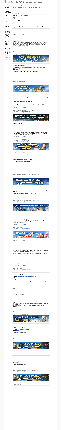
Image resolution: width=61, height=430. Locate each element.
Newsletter (6, 27)
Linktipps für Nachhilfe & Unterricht (6, 44)
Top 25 (27, 2)
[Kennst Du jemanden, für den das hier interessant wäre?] (25, 123)
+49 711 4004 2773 (7, 59)
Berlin (16, 277)
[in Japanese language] (5, 54)
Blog (5, 25)
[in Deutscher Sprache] (9, 52)
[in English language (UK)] (5, 52)
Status (5, 61)
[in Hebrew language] (9, 54)
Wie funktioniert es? (8, 16)
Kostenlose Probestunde (7, 14)
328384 (16, 34)
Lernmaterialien (7, 42)
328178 (16, 294)
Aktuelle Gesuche (7, 10)
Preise (6, 20)
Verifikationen (7, 26)
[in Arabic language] (7, 54)
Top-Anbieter (7, 15)
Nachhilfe (15, 1)
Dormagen (16, 330)
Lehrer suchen (22, 2)
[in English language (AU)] (7, 52)
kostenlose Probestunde (33, 2)
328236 (16, 274)
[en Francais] (7, 53)
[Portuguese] (5, 51)
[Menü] (5, 2)
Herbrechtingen (17, 246)
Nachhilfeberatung (7, 31)
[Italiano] (5, 53)
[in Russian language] (9, 53)
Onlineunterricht (7, 48)
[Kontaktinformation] (22, 49)
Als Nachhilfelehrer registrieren (7, 7)
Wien (15, 99)
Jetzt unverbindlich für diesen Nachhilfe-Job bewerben (22, 53)
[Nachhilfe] (5, 1)
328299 (16, 152)
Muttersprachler (7, 46)
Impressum (6, 35)
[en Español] (7, 51)
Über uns (6, 24)
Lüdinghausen (17, 217)
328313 (16, 123)
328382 (16, 65)
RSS (5, 62)
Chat (41, 2)
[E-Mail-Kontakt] (19, 49)
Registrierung (18, 27)
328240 (16, 240)
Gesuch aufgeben (7, 6)
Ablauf (39, 2)
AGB (5, 37)
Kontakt (6, 21)
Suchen (17, 2)
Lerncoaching (7, 41)
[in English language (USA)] (9, 51)
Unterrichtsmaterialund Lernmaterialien (8, 33)
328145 (16, 327)
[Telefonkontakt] (20, 49)
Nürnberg (16, 69)
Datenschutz (7, 36)
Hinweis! (39, 10)
